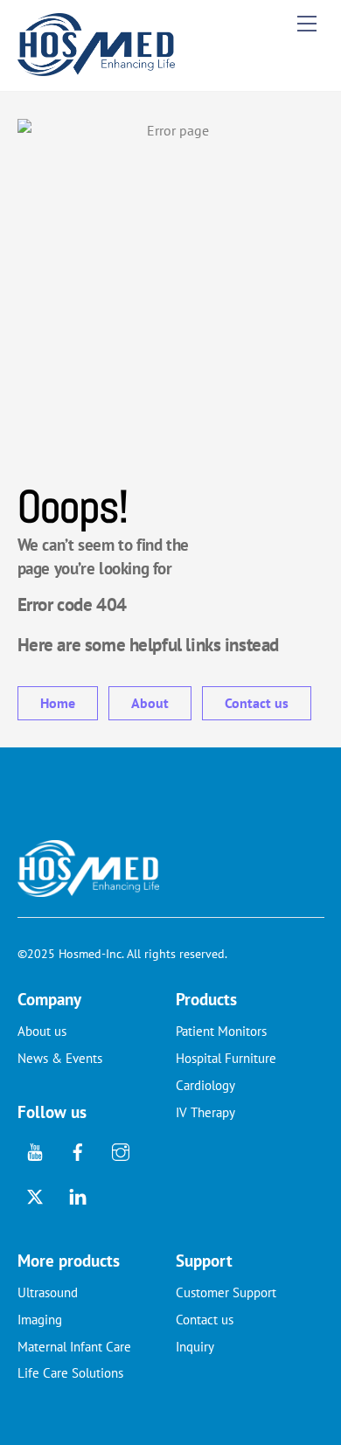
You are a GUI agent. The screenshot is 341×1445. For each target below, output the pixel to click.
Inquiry (195, 1346)
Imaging (39, 1319)
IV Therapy (205, 1112)
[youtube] (34, 1150)
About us (41, 1031)
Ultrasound (47, 1292)
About (150, 703)
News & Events (59, 1058)
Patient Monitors (221, 1031)
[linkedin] (77, 1194)
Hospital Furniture (226, 1058)
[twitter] (34, 1194)
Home (57, 703)
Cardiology (205, 1085)
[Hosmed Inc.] (96, 68)
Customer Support (226, 1292)
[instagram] (120, 1150)
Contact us (257, 703)
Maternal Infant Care (74, 1346)
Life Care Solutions (70, 1373)
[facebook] (77, 1150)
